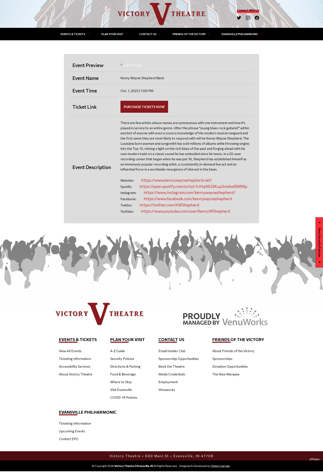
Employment (168, 382)
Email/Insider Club (171, 351)
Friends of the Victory (189, 34)
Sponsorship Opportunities (178, 359)
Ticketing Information (75, 359)
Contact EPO (68, 439)
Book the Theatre (171, 366)
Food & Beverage (123, 374)
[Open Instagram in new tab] (248, 18)
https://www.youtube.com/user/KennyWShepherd (185, 211)
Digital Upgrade (220, 465)
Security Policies (122, 359)
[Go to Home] (161, 14)
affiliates (314, 459)
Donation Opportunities (230, 366)
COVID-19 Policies (123, 397)
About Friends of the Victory (233, 351)
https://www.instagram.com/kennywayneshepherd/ (189, 192)
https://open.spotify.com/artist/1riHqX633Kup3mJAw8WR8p (193, 186)
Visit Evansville (121, 390)
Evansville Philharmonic (240, 34)
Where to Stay (121, 382)
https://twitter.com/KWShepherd (169, 205)
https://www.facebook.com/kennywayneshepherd (188, 198)
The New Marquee (226, 374)
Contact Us (147, 34)
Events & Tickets (73, 34)
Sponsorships (222, 359)
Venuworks (166, 390)
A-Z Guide (117, 351)
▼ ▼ (319, 242)
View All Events (70, 351)
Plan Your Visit (112, 34)
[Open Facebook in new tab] (257, 18)
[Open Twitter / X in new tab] (239, 18)
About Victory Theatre (75, 374)
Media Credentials (171, 374)
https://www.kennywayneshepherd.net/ (176, 180)
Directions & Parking (125, 366)
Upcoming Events (72, 431)
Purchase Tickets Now (144, 107)
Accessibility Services (74, 366)
